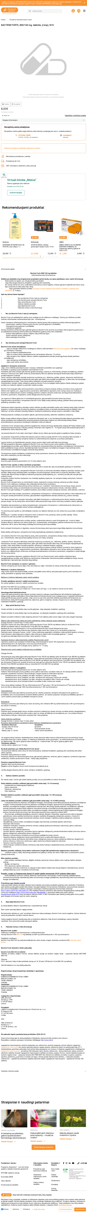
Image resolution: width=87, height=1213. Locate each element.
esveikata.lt (67, 135)
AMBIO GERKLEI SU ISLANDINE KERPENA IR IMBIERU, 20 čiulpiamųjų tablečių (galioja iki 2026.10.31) (70, 247)
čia (61, 4)
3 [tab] (37, 256)
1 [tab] (31, 256)
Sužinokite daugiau (65, 1205)
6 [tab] (47, 256)
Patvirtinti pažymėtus (66, 1209)
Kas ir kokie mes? (55, 1170)
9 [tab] (56, 256)
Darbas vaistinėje (54, 1175)
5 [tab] (43, 256)
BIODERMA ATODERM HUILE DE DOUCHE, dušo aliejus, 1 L (13, 246)
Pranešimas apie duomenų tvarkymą (40, 1170)
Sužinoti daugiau (16, 193)
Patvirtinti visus (80, 1209)
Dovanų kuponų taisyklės (9, 1185)
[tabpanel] (15, 234)
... (7, 19)
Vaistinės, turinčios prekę (75, 116)
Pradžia (3, 19)
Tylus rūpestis (6, 1181)
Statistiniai (16, 1209)
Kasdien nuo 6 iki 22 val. (15, 186)
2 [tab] (34, 256)
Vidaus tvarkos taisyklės (38, 1183)
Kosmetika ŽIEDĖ (7, 1177)
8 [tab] (53, 256)
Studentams (55, 1181)
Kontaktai (54, 1184)
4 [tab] (40, 256)
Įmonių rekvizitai (54, 1189)
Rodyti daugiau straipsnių (43, 1147)
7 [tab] (50, 256)
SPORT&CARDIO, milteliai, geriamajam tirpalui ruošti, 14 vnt (42, 246)
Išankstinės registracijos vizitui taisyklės (39, 1176)
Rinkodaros (26, 1209)
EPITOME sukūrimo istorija (10, 1173)
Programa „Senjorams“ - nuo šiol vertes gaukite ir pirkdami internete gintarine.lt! (15, 1168)
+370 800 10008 (24, 135)
